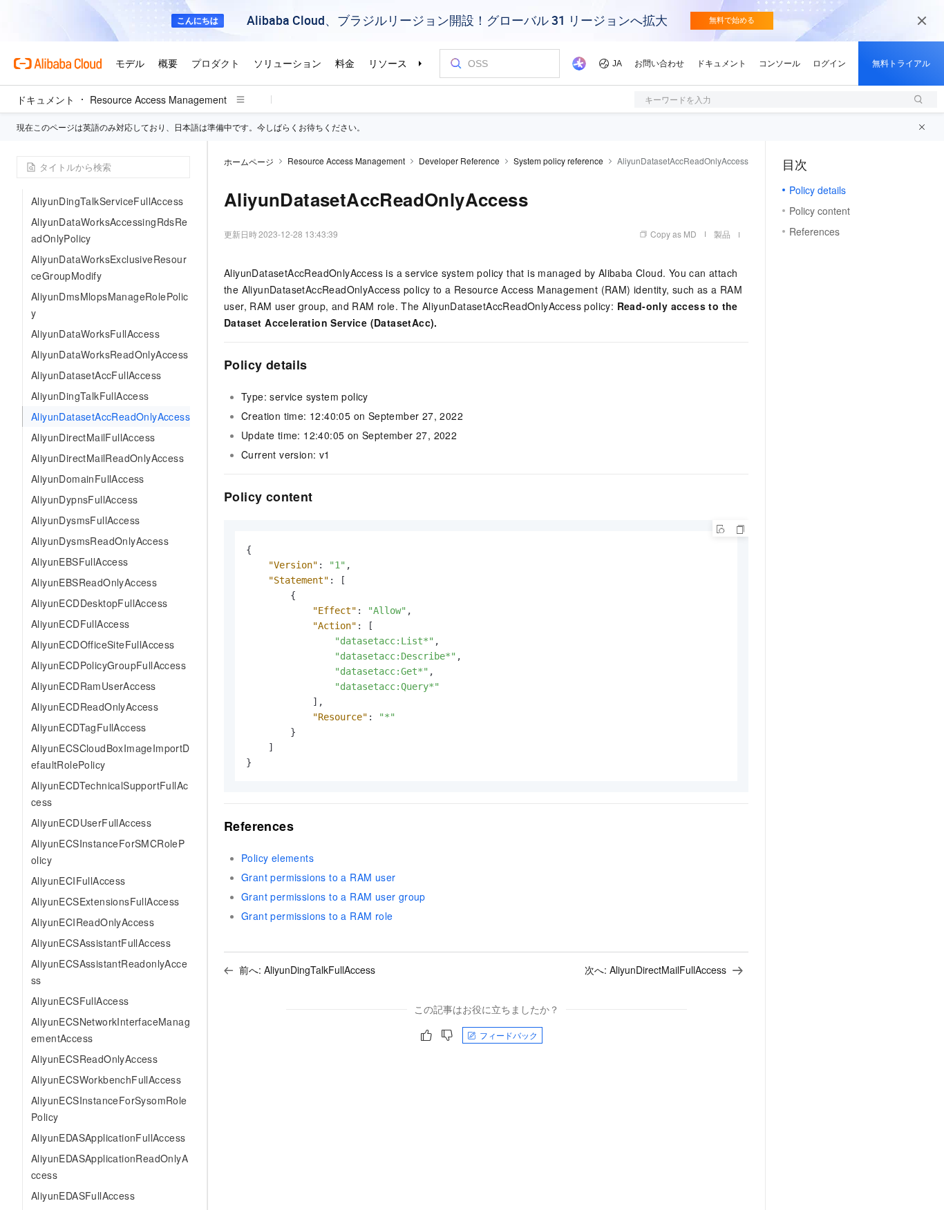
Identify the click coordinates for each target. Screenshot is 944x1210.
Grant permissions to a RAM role (317, 916)
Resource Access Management (158, 99)
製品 (722, 234)
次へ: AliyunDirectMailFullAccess (655, 970)
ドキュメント (46, 99)
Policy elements (277, 858)
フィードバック (509, 1035)
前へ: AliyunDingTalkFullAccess (307, 970)
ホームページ (249, 161)
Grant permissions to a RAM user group (333, 896)
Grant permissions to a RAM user (318, 877)
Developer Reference (459, 160)
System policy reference (558, 160)
